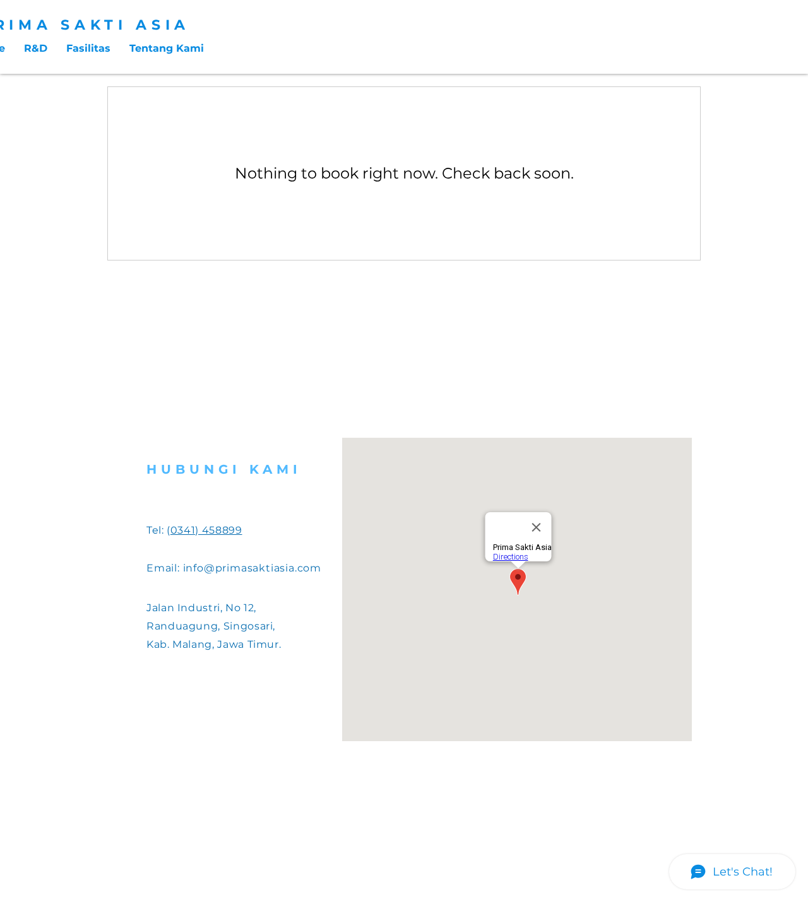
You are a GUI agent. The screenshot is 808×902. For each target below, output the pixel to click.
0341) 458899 (206, 530)
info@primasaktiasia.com (252, 568)
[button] (88, 48)
